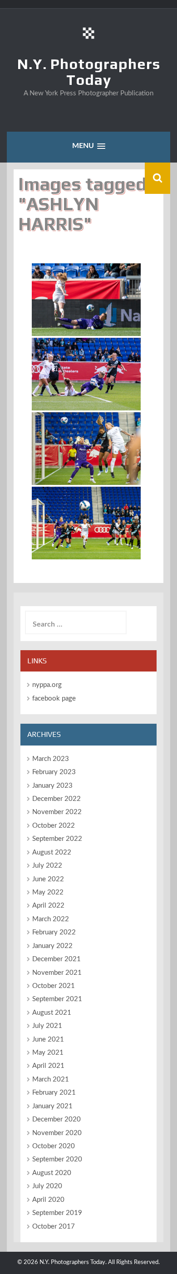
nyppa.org (47, 684)
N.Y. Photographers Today (88, 71)
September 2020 (57, 1159)
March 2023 (50, 759)
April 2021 (48, 1065)
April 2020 (48, 1199)
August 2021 (51, 1012)
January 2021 (52, 1106)
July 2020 (47, 1186)
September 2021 (57, 999)
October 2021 (53, 986)
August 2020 (51, 1173)
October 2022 (53, 825)
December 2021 (56, 959)
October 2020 (53, 1146)
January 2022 (52, 946)
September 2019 (57, 1213)
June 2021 (48, 1039)
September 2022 (57, 838)
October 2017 (53, 1226)
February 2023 (54, 772)
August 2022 (51, 852)
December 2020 (56, 1119)
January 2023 (52, 785)
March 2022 (50, 919)
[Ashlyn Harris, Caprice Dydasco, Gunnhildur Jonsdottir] (86, 448)
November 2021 (57, 972)
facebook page (54, 698)
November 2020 (57, 1133)
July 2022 (47, 865)
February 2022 (54, 932)
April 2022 (48, 905)
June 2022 (48, 879)
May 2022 (48, 892)
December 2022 (56, 798)
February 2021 (54, 1092)
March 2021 (50, 1079)
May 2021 (48, 1052)
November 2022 (57, 812)
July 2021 (47, 1025)
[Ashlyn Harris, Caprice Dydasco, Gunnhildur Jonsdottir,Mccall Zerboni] (86, 523)
